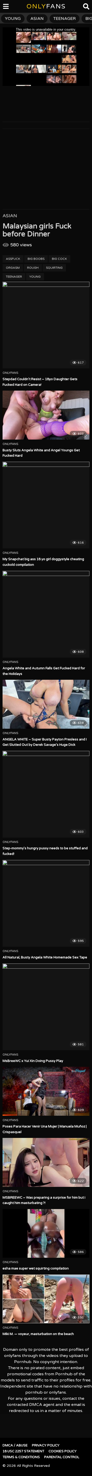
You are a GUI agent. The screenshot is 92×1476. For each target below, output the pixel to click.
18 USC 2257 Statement (23, 1451)
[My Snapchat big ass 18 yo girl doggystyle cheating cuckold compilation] (46, 505)
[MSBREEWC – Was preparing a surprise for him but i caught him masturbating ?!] (46, 1162)
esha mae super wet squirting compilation (36, 1268)
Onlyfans (10, 373)
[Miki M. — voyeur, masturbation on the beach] (46, 1299)
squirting (54, 267)
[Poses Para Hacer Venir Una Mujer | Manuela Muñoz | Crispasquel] (46, 1091)
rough (33, 267)
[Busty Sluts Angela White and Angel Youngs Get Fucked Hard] (46, 415)
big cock (59, 259)
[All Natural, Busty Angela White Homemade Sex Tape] (46, 903)
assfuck (13, 259)
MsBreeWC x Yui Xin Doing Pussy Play (33, 1061)
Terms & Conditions (21, 1457)
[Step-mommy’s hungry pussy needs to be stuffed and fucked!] (46, 794)
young (35, 276)
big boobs (36, 259)
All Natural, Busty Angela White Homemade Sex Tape (45, 957)
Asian (10, 215)
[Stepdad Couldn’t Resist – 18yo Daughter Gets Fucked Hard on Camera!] (46, 325)
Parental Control (61, 1457)
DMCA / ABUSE (15, 1445)
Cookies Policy (63, 1451)
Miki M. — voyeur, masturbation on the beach (38, 1334)
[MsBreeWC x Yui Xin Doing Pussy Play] (46, 1007)
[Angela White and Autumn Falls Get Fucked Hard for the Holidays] (46, 614)
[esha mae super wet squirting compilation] (46, 1233)
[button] (8, 7)
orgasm (13, 267)
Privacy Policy (46, 1445)
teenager (14, 276)
